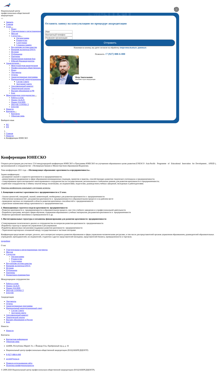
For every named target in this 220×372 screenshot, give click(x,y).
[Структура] (21, 36)
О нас (8, 27)
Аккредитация (12, 63)
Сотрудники (21, 43)
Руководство (21, 40)
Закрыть (9, 22)
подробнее (5, 241)
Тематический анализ (20, 88)
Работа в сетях (17, 98)
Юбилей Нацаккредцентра (22, 61)
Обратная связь (17, 116)
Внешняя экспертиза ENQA (23, 49)
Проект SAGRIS (18, 102)
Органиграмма (22, 38)
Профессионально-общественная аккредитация (31, 68)
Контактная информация (17, 339)
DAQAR (15, 107)
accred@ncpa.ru (12, 359)
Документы (16, 72)
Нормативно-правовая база (18, 275)
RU (7, 124)
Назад (13, 29)
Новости (10, 109)
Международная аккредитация (24, 65)
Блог (13, 93)
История (15, 52)
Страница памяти (24, 45)
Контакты (10, 111)
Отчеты (14, 75)
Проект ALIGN (18, 100)
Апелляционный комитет (22, 86)
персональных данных (133, 47)
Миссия (14, 33)
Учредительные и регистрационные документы (32, 31)
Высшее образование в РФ (22, 91)
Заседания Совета (24, 84)
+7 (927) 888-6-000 (115, 54)
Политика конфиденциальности (20, 365)
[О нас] (12, 27)
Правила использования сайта (19, 363)
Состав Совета (22, 82)
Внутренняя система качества (24, 47)
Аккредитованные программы (24, 77)
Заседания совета (18, 313)
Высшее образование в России (19, 320)
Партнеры (15, 56)
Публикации (16, 54)
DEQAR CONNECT (20, 104)
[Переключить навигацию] (2, 18)
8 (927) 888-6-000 (13, 354)
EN (7, 127)
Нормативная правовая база (23, 59)
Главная (9, 24)
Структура (15, 36)
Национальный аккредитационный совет (29, 79)
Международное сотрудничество (20, 95)
